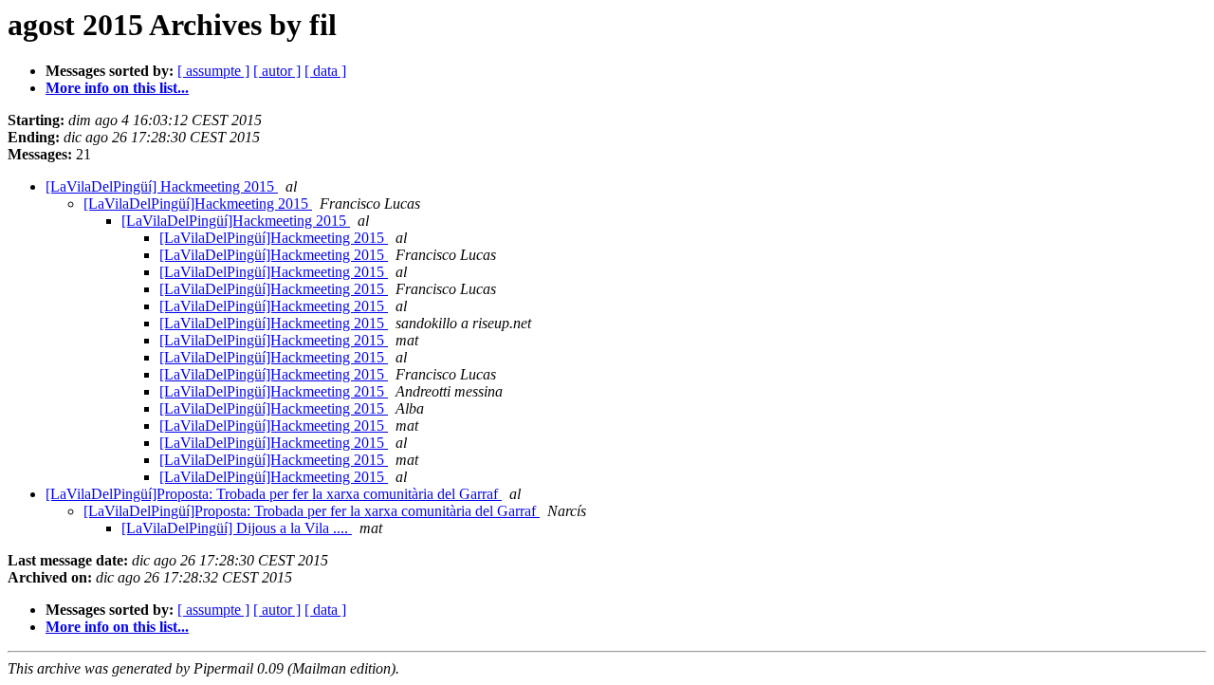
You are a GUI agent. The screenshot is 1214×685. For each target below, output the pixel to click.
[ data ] (325, 71)
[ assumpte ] (213, 71)
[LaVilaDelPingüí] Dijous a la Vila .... (236, 528)
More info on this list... (117, 88)
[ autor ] (277, 71)
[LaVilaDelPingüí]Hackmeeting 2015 (197, 203)
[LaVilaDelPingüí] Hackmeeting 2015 (162, 186)
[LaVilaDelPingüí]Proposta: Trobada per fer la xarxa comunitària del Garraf (274, 494)
